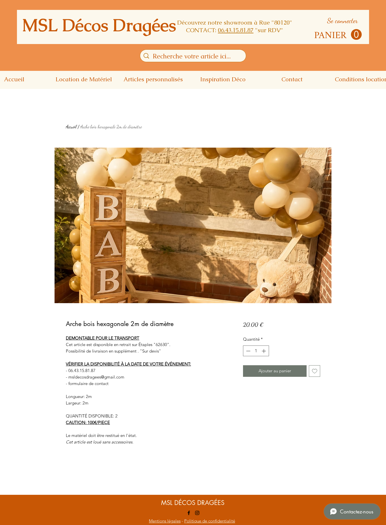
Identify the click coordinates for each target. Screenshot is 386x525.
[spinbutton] (256, 351)
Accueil (71, 126)
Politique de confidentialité (209, 521)
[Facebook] (189, 513)
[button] (338, 34)
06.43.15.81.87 (235, 30)
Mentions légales (165, 521)
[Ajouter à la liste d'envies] (314, 371)
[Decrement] (247, 351)
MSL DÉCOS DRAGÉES (192, 503)
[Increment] (264, 351)
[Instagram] (197, 513)
